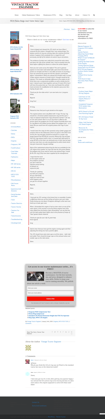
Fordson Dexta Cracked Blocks (85, 72)
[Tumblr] (60, 332)
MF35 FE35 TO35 (63, 321)
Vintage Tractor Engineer (34, 321)
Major (13, 160)
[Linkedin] (66, 332)
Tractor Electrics (16, 203)
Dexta (13, 134)
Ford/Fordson (15, 148)
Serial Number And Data (16, 195)
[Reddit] (68, 332)
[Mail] (71, 333)
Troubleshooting (16, 219)
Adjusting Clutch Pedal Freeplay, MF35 (85, 55)
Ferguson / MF (16, 144)
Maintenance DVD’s (49, 15)
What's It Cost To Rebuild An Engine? (86, 59)
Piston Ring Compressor (36, 314)
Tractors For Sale (15, 211)
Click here (66, 39)
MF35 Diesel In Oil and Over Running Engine (86, 112)
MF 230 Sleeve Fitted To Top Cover (86, 118)
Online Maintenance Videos (31, 15)
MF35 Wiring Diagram (85, 69)
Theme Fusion (60, 417)
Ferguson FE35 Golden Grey (85, 49)
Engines (56, 321)
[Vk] (71, 332)
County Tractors (83, 52)
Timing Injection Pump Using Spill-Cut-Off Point (86, 66)
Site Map (69, 15)
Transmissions (16, 216)
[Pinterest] (57, 332)
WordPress (51, 417)
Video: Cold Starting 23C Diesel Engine (85, 123)
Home (17, 15)
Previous (67, 29)
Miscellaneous (16, 180)
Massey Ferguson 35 (84, 46)
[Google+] (63, 332)
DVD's (13, 137)
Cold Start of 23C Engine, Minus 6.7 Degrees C (84, 99)
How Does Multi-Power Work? (85, 82)
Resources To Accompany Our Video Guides (86, 130)
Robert (32, 360)
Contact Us (86, 15)
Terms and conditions (85, 142)
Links (79, 140)
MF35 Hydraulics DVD (16, 94)
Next (73, 29)
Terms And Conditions (39, 406)
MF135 (13, 171)
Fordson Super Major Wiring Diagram (86, 92)
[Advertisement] (58, 167)
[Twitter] (55, 332)
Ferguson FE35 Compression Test (39, 312)
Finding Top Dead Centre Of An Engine (86, 62)
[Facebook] (52, 332)
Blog (60, 15)
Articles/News (16, 127)
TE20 (13, 200)
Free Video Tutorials (14, 152)
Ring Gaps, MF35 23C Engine (38, 318)
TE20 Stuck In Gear (84, 79)
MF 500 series (15, 167)
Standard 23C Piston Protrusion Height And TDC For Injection (49, 316)
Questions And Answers (16, 190)
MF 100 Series (16, 164)
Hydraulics (14, 157)
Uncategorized (16, 223)
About (77, 15)
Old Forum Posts (14, 184)
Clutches (14, 130)
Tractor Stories (16, 207)
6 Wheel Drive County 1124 (85, 76)
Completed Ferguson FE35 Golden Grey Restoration (86, 106)
